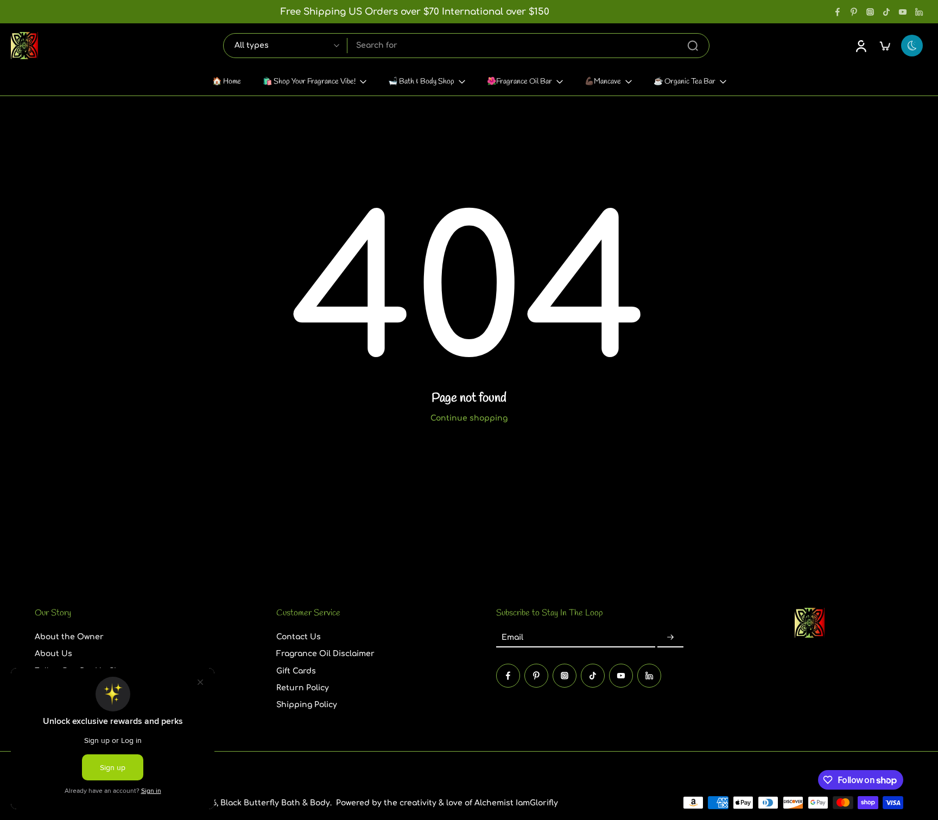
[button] (139, 613)
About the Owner (69, 637)
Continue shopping (469, 418)
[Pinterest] (854, 11)
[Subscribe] (670, 637)
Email (512, 637)
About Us (53, 654)
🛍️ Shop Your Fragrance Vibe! (309, 82)
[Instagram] (870, 11)
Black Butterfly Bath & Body (275, 803)
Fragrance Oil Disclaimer (325, 654)
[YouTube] (903, 11)
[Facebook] (837, 11)
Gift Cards (296, 670)
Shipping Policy (306, 705)
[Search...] (692, 45)
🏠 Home (226, 82)
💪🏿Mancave (603, 82)
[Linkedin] (919, 11)
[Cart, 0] (885, 46)
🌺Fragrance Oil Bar (519, 82)
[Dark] (912, 45)
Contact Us (298, 637)
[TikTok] (886, 11)
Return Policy (302, 688)
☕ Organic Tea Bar (684, 82)
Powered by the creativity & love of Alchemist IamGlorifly (447, 803)
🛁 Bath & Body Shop (421, 82)
